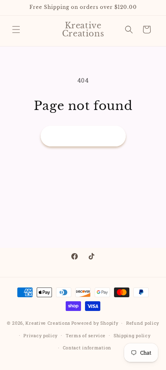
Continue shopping (83, 136)
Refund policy (142, 323)
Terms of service (86, 335)
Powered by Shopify (94, 323)
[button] (16, 29)
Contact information (87, 348)
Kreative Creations (47, 323)
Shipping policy (132, 335)
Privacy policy (40, 335)
